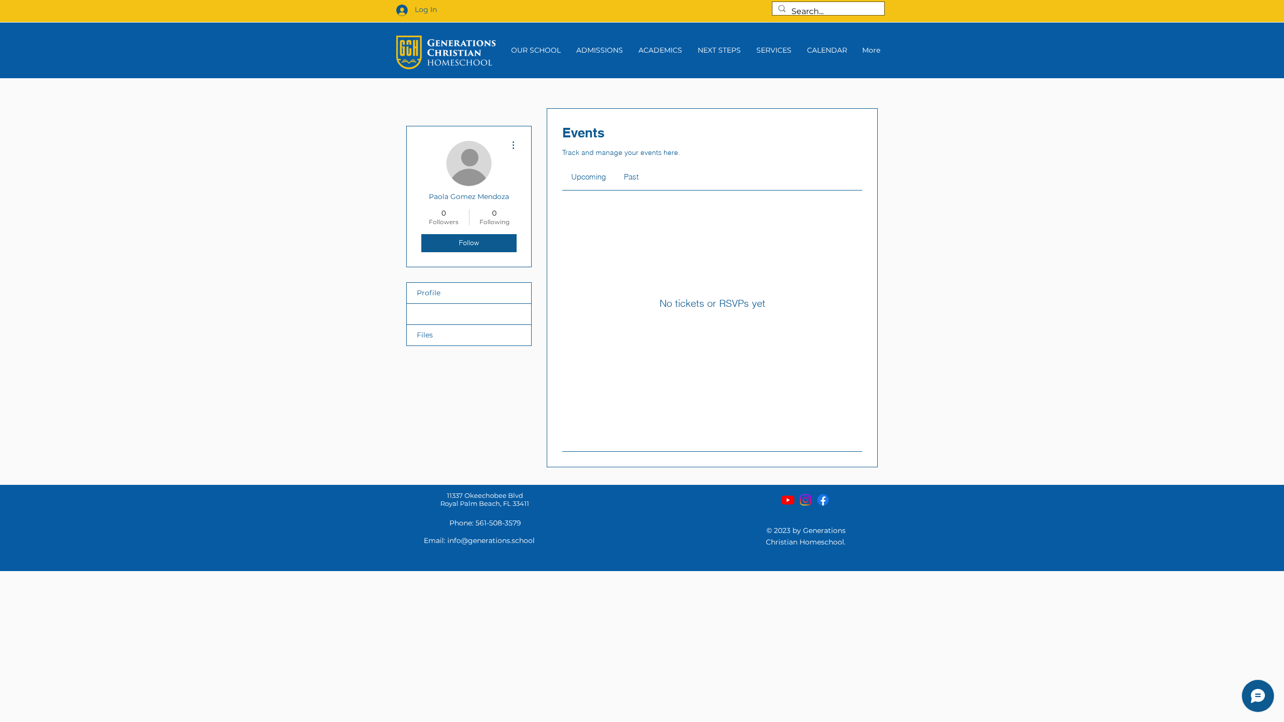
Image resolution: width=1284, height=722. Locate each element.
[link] (588, 177)
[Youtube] (787, 499)
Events (428, 313)
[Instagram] (805, 499)
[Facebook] (823, 499)
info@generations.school (491, 540)
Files (425, 334)
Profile (428, 292)
